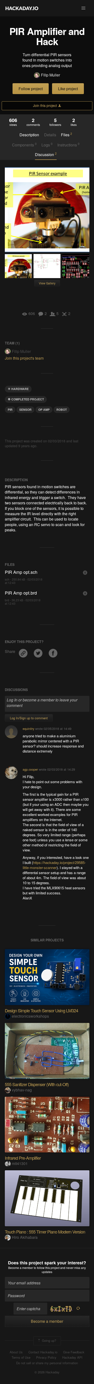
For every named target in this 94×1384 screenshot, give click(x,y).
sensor (25, 409)
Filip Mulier (50, 75)
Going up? (48, 1340)
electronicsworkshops (30, 1016)
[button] (83, 8)
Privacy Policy (46, 1357)
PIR (10, 409)
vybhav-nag (22, 1090)
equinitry (28, 728)
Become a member (20, 1268)
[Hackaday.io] (21, 8)
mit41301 (20, 1163)
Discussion (46, 154)
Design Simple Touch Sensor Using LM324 (41, 1010)
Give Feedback (73, 1352)
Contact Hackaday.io (42, 1352)
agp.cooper (30, 769)
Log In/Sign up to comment (29, 718)
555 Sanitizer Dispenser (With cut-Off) (37, 1084)
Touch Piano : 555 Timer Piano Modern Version (45, 1231)
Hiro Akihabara (25, 1237)
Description (29, 134)
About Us (16, 1352)
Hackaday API (72, 1357)
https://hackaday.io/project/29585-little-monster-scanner (54, 865)
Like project (68, 88)
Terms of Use (21, 1357)
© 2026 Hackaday (47, 1372)
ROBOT (61, 409)
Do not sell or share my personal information (47, 1363)
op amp (44, 409)
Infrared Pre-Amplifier (23, 1158)
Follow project (31, 88)
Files (66, 134)
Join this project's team (24, 358)
